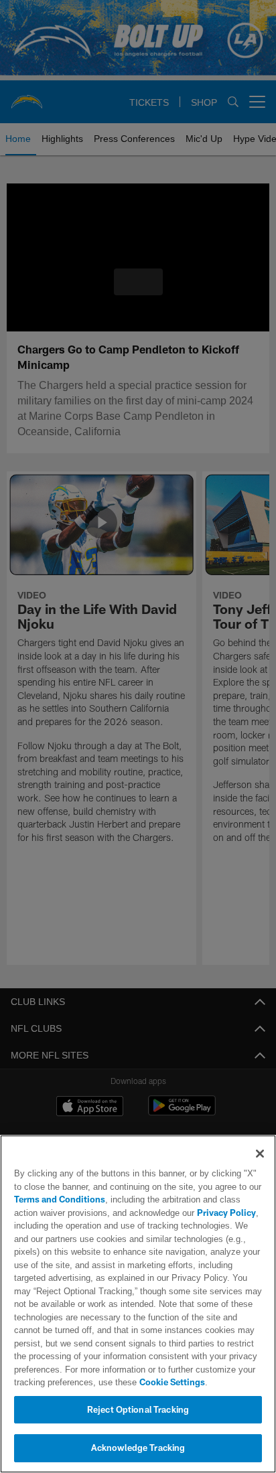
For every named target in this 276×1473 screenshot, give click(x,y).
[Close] (260, 1153)
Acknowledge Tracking (138, 1447)
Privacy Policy (196, 1212)
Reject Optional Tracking (138, 1409)
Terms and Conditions (59, 1199)
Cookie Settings (134, 1382)
